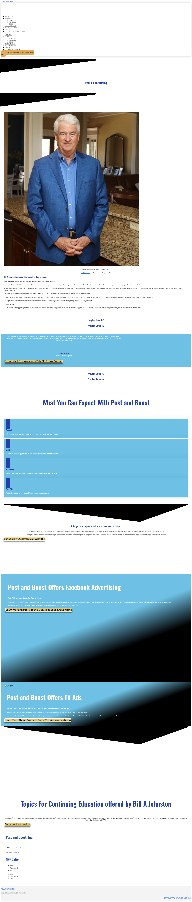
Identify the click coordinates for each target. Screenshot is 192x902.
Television (12, 22)
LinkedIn (108, 269)
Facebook (12, 20)
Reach (7, 47)
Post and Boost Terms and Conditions (177, 898)
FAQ (11, 870)
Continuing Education (15, 31)
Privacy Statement (7, 888)
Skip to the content (7, 2)
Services (8, 18)
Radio (11, 42)
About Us (8, 35)
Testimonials (10, 44)
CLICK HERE (85, 273)
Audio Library (11, 28)
